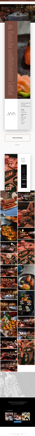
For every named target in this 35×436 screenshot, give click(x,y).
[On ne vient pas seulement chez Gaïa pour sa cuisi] (9, 416)
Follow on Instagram (18, 421)
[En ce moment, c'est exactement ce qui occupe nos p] (26, 416)
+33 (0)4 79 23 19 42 (11, 0)
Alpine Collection (23, 433)
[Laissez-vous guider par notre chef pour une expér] (18, 416)
